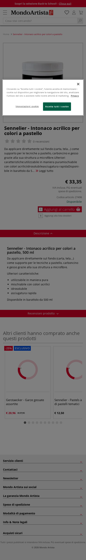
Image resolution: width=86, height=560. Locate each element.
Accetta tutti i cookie (57, 106)
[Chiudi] (78, 84)
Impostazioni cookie (27, 106)
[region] (43, 97)
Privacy (75, 95)
